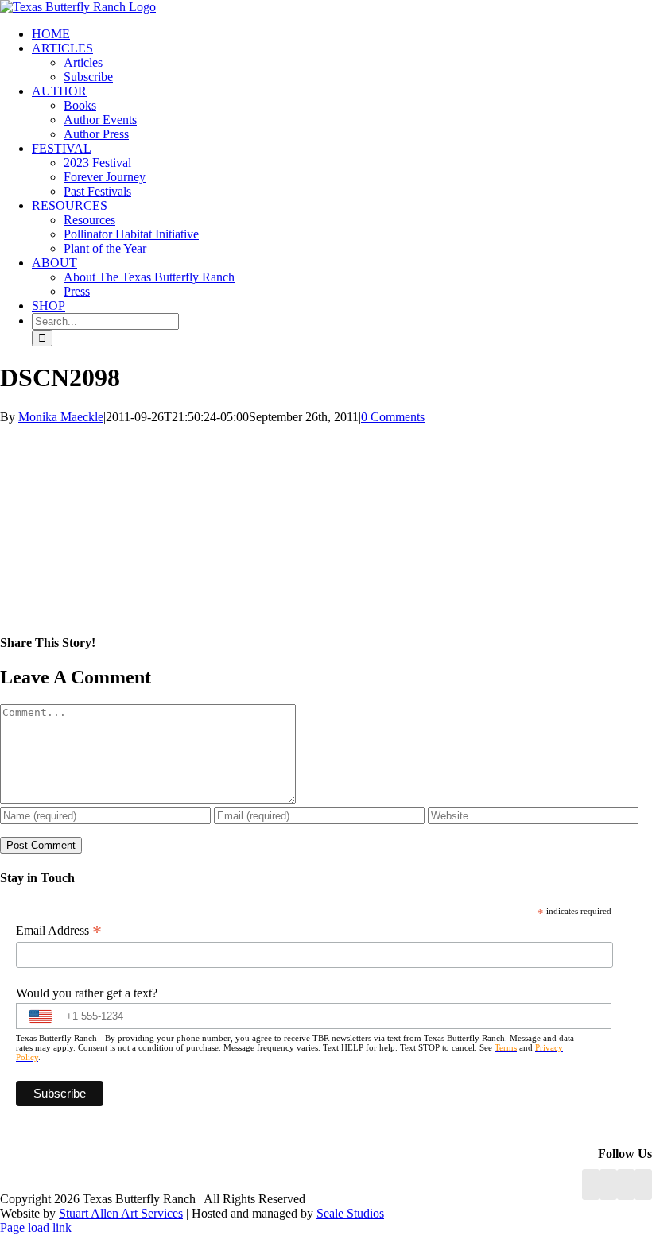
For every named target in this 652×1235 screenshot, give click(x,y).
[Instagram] (626, 1184)
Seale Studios (350, 1213)
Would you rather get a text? (86, 993)
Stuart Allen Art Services (121, 1213)
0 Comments (393, 417)
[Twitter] (643, 1184)
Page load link (36, 1227)
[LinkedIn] (608, 1184)
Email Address (59, 930)
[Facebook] (591, 1184)
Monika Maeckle (60, 417)
